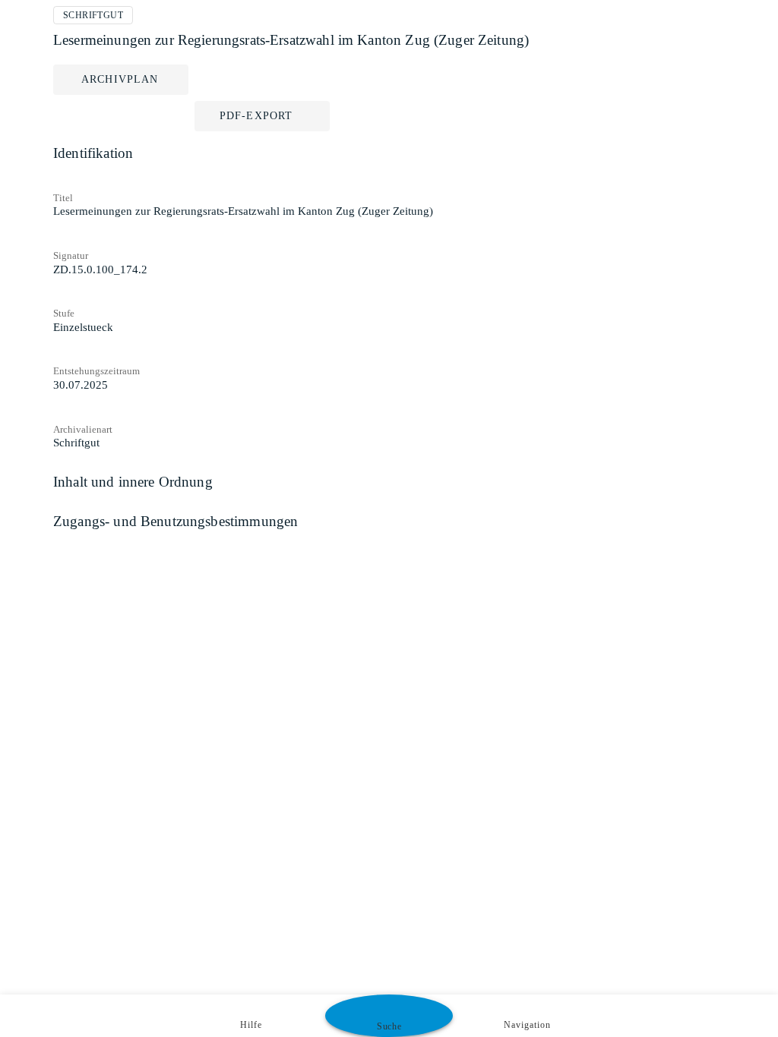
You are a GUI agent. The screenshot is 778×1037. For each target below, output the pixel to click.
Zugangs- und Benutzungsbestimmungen (175, 521)
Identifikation (93, 153)
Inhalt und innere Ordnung (133, 482)
